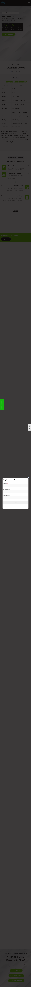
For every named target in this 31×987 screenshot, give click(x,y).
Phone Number (6, 489)
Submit (15, 502)
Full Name (5, 483)
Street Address (6, 495)
